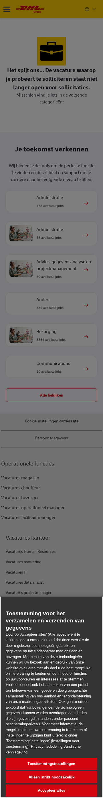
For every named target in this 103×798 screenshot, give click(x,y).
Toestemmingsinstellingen (51, 764)
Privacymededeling (46, 746)
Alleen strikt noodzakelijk (51, 777)
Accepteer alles (51, 790)
